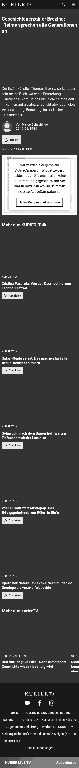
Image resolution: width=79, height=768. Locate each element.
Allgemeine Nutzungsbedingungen (49, 712)
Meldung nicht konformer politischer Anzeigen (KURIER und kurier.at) (39, 737)
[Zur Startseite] (16, 4)
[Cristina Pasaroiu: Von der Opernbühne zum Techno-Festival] (39, 251)
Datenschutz (29, 719)
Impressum (14, 712)
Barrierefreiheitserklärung (58, 719)
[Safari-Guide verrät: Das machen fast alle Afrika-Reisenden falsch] (39, 326)
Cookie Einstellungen (39, 748)
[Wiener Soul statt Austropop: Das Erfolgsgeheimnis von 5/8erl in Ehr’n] (39, 475)
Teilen (13, 140)
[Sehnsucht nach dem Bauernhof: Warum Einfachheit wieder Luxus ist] (39, 400)
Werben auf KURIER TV (57, 727)
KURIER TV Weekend (15, 656)
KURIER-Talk (10, 276)
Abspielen (15, 295)
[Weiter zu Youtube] (27, 703)
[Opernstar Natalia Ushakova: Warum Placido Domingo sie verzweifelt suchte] (39, 550)
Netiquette (10, 719)
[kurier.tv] (39, 694)
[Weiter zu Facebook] (39, 703)
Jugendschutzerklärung (22, 727)
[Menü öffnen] (73, 4)
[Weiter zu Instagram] (51, 703)
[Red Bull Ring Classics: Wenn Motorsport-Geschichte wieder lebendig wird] (35, 634)
